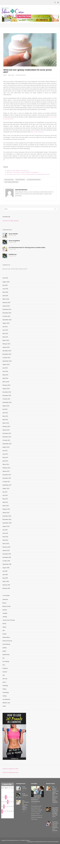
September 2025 (7, 320)
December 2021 (7, 475)
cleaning (5, 617)
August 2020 (6, 526)
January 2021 (6, 513)
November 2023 (7, 395)
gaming (4, 648)
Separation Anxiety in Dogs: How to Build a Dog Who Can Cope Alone (55, 812)
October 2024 (6, 358)
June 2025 (5, 330)
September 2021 (7, 485)
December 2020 (7, 516)
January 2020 (6, 550)
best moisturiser (20, 180)
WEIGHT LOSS (6, 703)
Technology (6, 692)
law (3, 658)
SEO (4, 675)
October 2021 (6, 482)
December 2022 (7, 433)
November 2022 (7, 437)
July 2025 (5, 327)
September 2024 (7, 361)
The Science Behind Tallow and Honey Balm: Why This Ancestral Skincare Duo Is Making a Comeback (55, 794)
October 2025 (6, 316)
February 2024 (6, 385)
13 (7, 801)
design (4, 627)
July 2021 (5, 492)
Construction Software (9, 620)
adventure (5, 599)
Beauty (4, 603)
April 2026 (5, 296)
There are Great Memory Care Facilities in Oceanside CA (36, 799)
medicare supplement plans (10, 769)
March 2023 (6, 423)
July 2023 (5, 409)
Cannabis (5, 613)
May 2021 (5, 499)
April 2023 (5, 420)
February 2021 (6, 509)
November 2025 (7, 313)
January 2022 (6, 471)
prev (32, 794)
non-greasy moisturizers (33, 180)
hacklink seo (13, 254)
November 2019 (7, 557)
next (42, 794)
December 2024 (7, 351)
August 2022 (6, 447)
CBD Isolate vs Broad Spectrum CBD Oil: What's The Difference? (22, 172)
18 (4, 806)
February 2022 (6, 468)
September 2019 (7, 564)
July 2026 (5, 285)
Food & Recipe (6, 644)
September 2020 (7, 523)
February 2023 (6, 426)
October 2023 (6, 399)
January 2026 (6, 306)
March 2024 (6, 382)
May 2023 (5, 416)
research (5, 672)
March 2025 (6, 340)
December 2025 (7, 309)
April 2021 (5, 502)
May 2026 (5, 292)
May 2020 (5, 537)
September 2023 (7, 402)
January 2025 (6, 347)
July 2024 (5, 368)
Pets (4, 665)
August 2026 (6, 282)
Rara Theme (44, 842)
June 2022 (5, 454)
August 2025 (6, 323)
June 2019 (5, 575)
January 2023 (6, 430)
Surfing (4, 689)
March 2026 (6, 299)
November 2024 (7, 354)
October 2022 (6, 440)
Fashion (4, 634)
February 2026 (6, 302)
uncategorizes (6, 699)
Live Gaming (6, 661)
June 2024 (5, 371)
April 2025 (5, 337)
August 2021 (6, 488)
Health (5, 75)
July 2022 (5, 451)
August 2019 (6, 568)
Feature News (6, 637)
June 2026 (5, 289)
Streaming (5, 686)
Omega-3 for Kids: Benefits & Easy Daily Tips (17, 171)
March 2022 (6, 464)
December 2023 (7, 392)
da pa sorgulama (14, 241)
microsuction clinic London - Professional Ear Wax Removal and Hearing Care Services (28, 174)
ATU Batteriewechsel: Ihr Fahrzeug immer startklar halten (27, 247)
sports (4, 682)
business (5, 610)
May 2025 (5, 333)
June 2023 (5, 413)
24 (2, 811)
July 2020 (5, 530)
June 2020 (5, 533)
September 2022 (7, 444)
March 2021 (6, 506)
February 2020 (6, 547)
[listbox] (37, 804)
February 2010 (6, 588)
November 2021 (7, 478)
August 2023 (6, 406)
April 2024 (5, 378)
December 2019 (7, 554)
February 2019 (6, 585)
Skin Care (5, 679)
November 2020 (7, 519)
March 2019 (6, 581)
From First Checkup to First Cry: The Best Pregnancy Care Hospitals (55, 826)
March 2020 (6, 544)
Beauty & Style (6, 606)
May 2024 (5, 375)
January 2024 (6, 389)
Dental (4, 624)
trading (4, 696)
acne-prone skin (9, 180)
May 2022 (5, 457)
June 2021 (5, 495)
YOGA (4, 706)
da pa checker (13, 234)
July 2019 (5, 571)
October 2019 (6, 561)
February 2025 (6, 344)
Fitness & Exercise (7, 641)
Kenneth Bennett (21, 75)
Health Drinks (6, 655)
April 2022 (5, 461)
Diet (4, 630)
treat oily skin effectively (11, 182)
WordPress (56, 842)
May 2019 (5, 578)
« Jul (2, 784)
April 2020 (5, 540)
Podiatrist (5, 668)
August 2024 (6, 364)
